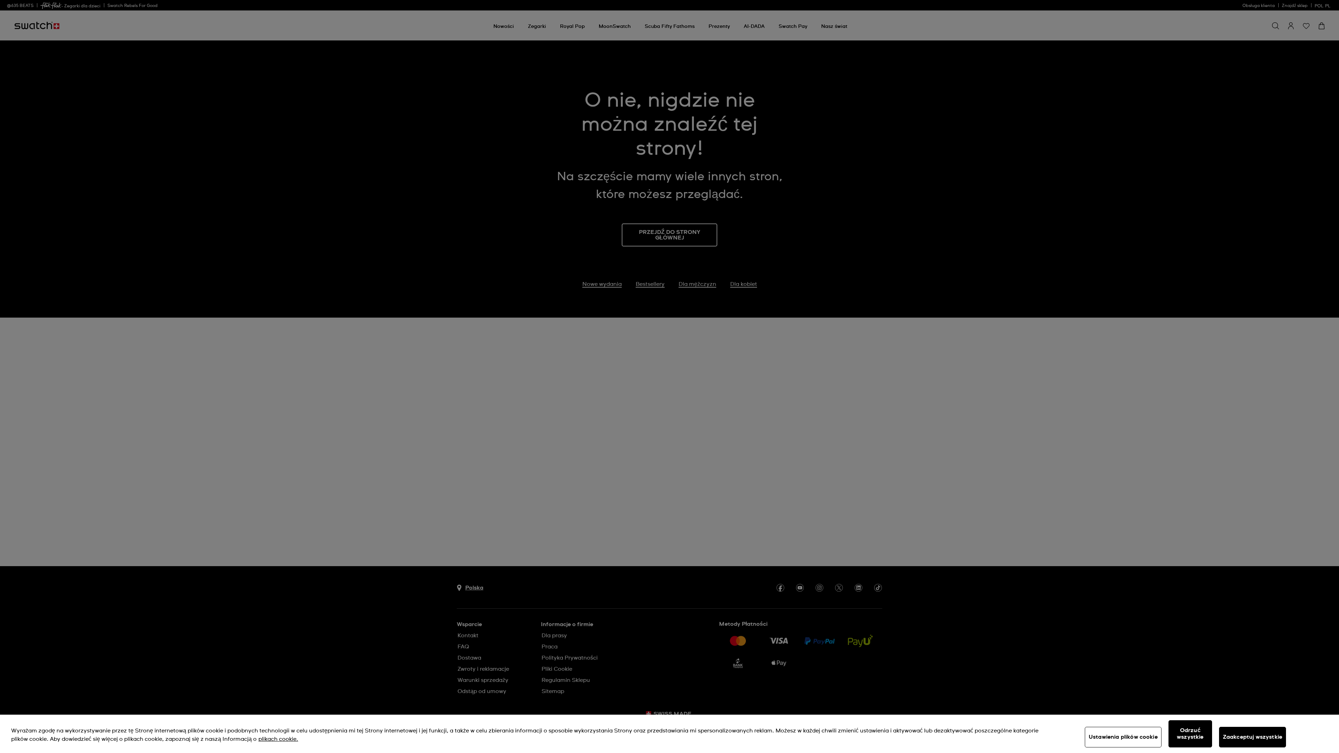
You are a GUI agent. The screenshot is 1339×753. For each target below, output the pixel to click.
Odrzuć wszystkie (1190, 734)
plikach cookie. (278, 739)
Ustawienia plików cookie (1123, 737)
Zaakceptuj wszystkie (1252, 737)
